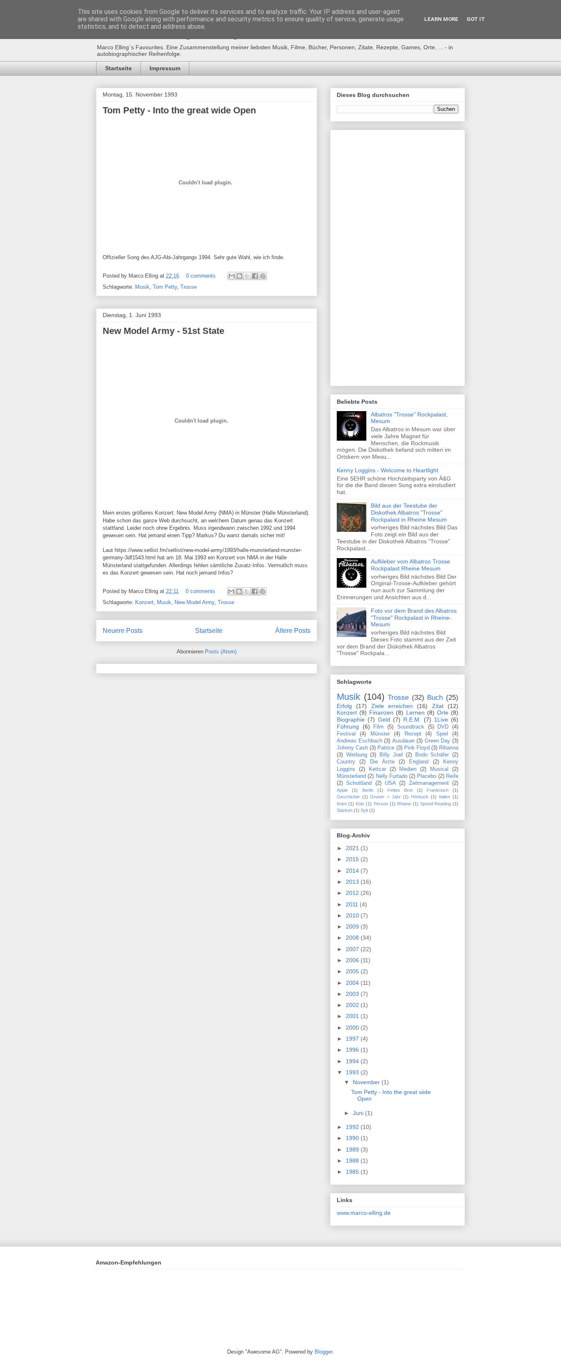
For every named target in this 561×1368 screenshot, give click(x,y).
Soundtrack (410, 727)
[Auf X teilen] (247, 276)
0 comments (201, 276)
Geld (384, 719)
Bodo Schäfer (432, 755)
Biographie (351, 719)
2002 (353, 1005)
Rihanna (448, 748)
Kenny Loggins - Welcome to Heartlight (387, 470)
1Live (441, 719)
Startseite (118, 68)
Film (378, 727)
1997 (353, 1038)
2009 (353, 926)
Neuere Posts (123, 630)
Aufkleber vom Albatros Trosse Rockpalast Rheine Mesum (410, 565)
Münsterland (351, 776)
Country (346, 762)
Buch (435, 697)
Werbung (356, 755)
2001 (353, 1016)
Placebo (426, 776)
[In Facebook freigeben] (255, 276)
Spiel (442, 734)
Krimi (342, 803)
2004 (353, 982)
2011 (353, 904)
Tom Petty (165, 287)
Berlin (367, 790)
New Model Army (194, 602)
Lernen (415, 712)
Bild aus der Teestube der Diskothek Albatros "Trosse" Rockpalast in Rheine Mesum (409, 512)
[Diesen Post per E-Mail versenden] (232, 276)
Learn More (441, 19)
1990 (353, 1138)
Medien (407, 769)
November (367, 1082)
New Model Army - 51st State (163, 331)
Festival (346, 734)
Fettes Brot (399, 790)
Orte (442, 712)
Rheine (404, 803)
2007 (353, 949)
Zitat (438, 706)
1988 (353, 1160)
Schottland (359, 783)
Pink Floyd (417, 748)
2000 (353, 1027)
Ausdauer (403, 741)
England (418, 762)
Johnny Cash (352, 748)
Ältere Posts (292, 630)
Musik (142, 287)
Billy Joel (391, 755)
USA (390, 783)
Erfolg (344, 706)
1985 (353, 1171)
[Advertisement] (397, 256)
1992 (353, 1127)
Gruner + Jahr (385, 796)
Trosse (188, 287)
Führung (348, 726)
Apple (342, 790)
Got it (476, 19)
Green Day (438, 741)
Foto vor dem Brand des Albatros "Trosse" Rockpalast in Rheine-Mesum (414, 617)
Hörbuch (419, 796)
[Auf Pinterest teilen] (263, 276)
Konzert (144, 602)
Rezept (413, 734)
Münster (380, 734)
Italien (444, 796)
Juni (359, 1113)
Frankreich (437, 790)
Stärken (344, 810)
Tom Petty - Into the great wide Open (179, 110)
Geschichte (348, 796)
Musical (439, 769)
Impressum (164, 68)
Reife (452, 776)
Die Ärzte (382, 762)
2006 (353, 960)
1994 (353, 1061)
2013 (353, 881)
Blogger (323, 1352)
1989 (353, 1149)
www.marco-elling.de (364, 1212)
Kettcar (377, 769)
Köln (360, 803)
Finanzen (381, 712)
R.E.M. (412, 719)
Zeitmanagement (429, 783)
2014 (353, 870)
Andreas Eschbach (359, 741)
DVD (442, 727)
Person (381, 803)
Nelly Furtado (391, 776)
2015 (353, 859)
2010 (353, 915)
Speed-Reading (435, 803)
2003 (353, 994)
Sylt (364, 810)
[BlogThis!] (239, 276)
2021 (353, 848)
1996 (353, 1049)
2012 (353, 893)
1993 (353, 1072)
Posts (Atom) (221, 651)
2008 (353, 937)
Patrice (385, 748)
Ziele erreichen (392, 706)
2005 (353, 971)
